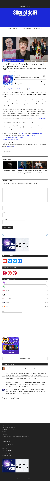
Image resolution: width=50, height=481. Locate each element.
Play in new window (12, 87)
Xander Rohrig (9, 378)
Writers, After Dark (6, 450)
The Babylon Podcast (7, 452)
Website (4, 219)
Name (4, 205)
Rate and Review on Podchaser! (10, 139)
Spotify (19, 89)
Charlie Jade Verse (7, 454)
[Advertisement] (26, 21)
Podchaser (24, 89)
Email (4, 212)
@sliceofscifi (22, 133)
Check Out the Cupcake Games (23, 378)
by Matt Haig (37, 118)
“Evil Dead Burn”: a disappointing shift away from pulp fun (24, 368)
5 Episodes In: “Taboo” (10, 170)
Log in (36, 478)
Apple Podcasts (12, 89)
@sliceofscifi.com (37, 133)
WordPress (31, 478)
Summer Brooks (13, 71)
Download (20, 87)
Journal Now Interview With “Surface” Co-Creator (23, 373)
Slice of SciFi (24, 13)
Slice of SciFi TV (6, 455)
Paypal (14, 146)
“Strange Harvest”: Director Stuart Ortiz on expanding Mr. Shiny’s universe (25, 172)
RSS (29, 89)
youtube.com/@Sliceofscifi (29, 135)
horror (9, 151)
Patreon (9, 146)
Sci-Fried (10, 445)
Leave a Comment (22, 71)
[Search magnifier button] (46, 234)
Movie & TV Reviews (25, 358)
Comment (5, 187)
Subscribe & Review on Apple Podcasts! (12, 137)
